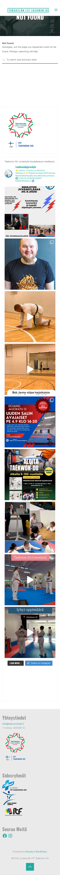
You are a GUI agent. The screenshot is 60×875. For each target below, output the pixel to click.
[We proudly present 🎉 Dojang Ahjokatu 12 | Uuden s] (30, 421)
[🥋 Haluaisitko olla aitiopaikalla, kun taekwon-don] (30, 211)
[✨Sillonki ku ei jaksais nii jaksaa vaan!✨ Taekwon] (30, 527)
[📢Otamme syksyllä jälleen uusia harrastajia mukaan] (30, 474)
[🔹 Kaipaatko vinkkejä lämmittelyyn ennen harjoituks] (30, 316)
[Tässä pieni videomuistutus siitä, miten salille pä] (30, 632)
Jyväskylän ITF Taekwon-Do (28, 10)
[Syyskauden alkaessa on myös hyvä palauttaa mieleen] (30, 579)
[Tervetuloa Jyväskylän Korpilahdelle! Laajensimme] (30, 369)
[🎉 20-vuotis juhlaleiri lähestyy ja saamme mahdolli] (30, 264)
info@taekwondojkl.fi (13, 723)
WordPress (41, 851)
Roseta (29, 851)
